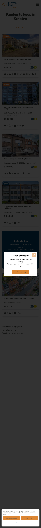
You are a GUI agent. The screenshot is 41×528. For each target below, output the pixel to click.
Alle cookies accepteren (11, 518)
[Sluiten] (34, 255)
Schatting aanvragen (20, 272)
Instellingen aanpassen (20, 523)
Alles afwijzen (29, 518)
